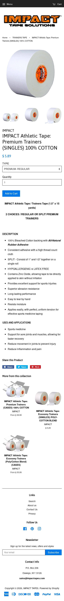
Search (32, 501)
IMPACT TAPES (30, 588)
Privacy (32, 513)
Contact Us (32, 509)
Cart (59, 4)
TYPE (5, 163)
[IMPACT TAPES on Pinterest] (32, 529)
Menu (9, 4)
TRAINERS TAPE (19, 37)
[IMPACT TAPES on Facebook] (25, 529)
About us (32, 505)
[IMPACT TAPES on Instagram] (39, 529)
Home (4, 37)
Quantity (6, 177)
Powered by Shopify (49, 588)
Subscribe (53, 552)
